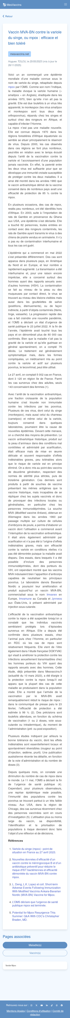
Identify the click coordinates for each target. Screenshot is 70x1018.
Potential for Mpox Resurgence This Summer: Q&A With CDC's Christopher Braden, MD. (35, 916)
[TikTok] (52, 1005)
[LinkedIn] (47, 1005)
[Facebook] (61, 1005)
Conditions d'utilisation (39, 1011)
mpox (11, 87)
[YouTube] (42, 1005)
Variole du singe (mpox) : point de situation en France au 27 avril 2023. (34, 850)
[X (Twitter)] (36, 1005)
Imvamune (25, 598)
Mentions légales (16, 1011)
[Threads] (57, 1005)
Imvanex (52, 594)
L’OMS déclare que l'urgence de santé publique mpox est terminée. (35, 903)
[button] (65, 4)
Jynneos (57, 598)
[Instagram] (31, 1005)
